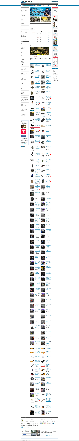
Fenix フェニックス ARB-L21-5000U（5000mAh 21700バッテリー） (48, 369)
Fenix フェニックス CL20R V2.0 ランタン (37, 394)
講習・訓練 (22, 35)
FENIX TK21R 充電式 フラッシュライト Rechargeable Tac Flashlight (48, 198)
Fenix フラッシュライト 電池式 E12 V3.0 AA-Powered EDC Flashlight (48, 219)
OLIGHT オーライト (23, 39)
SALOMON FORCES (23, 79)
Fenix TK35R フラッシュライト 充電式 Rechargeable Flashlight (48, 230)
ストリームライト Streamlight (24, 105)
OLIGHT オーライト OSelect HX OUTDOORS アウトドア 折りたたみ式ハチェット (37, 406)
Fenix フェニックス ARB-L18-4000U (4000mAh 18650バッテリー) (37, 361)
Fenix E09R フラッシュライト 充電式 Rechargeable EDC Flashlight (48, 262)
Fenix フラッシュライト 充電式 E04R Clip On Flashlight (48, 224)
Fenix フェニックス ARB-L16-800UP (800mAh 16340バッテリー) (37, 369)
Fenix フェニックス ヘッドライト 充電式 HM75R (48, 299)
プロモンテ (22, 110)
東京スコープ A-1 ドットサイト (48, 91)
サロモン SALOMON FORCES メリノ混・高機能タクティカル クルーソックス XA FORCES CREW (37, 154)
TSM (21, 31)
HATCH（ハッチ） (23, 48)
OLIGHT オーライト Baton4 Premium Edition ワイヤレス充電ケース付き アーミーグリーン (48, 160)
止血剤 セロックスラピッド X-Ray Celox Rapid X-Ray (37, 113)
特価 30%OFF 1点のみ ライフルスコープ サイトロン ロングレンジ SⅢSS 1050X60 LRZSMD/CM (37, 120)
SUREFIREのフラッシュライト (55, 73)
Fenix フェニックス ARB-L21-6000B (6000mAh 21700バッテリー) (37, 348)
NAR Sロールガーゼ (55, 39)
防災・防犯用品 (23, 28)
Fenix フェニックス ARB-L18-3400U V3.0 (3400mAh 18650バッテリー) (48, 348)
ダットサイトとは (55, 78)
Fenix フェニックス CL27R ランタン (37, 383)
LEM (21, 52)
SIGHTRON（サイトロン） (24, 59)
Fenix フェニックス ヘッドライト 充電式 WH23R (37, 331)
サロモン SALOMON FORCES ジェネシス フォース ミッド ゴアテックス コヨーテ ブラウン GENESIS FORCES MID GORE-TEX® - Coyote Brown (37, 187)
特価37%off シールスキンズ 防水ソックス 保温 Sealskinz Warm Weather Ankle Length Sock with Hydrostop (37, 175)
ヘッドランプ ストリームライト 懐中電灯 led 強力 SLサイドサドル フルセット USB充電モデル (37, 160)
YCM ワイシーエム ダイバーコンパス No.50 (48, 141)
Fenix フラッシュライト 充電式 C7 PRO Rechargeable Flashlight (48, 209)
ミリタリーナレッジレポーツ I (55, 65)
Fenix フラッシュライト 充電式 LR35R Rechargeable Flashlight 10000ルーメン (37, 225)
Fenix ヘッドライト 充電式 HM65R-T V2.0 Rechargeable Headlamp (37, 289)
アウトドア (22, 27)
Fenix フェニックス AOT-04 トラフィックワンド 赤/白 (37, 356)
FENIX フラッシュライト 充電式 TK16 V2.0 (48, 214)
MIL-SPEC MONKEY (23, 69)
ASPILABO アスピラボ (23, 100)
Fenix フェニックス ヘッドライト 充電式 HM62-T (37, 321)
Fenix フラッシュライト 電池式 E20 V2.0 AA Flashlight (48, 235)
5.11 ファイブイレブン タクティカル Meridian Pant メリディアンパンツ (37, 102)
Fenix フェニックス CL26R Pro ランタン (37, 388)
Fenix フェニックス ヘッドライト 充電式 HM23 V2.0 (37, 305)
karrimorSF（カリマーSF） (24, 51)
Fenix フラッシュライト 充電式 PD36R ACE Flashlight (48, 251)
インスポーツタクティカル (24, 109)
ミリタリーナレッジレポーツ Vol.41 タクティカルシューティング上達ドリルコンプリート (48, 153)
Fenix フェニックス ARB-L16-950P (48, 373)
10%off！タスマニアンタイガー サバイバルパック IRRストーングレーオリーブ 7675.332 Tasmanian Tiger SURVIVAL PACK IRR (37, 148)
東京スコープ (22, 93)
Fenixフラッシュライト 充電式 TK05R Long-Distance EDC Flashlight (37, 235)
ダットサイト (22, 14)
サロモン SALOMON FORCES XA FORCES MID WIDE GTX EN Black (48, 76)
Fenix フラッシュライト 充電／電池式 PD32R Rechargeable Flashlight (48, 273)
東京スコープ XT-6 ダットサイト (38, 97)
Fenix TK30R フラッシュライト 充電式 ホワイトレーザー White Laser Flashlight (37, 203)
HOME (21, 440)
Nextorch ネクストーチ (23, 114)
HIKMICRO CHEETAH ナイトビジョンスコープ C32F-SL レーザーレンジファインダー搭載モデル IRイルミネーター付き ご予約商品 (46, 114)
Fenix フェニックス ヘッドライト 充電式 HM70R (37, 315)
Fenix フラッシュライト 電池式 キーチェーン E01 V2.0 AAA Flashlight (48, 241)
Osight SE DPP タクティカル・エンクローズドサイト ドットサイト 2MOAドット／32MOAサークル (48, 406)
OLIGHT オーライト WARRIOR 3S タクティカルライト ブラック (37, 108)
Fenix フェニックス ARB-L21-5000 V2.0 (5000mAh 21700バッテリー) (37, 352)
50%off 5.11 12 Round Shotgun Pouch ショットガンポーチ (37, 92)
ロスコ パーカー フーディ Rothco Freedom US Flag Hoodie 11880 (48, 411)
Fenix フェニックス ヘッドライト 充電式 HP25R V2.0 (48, 331)
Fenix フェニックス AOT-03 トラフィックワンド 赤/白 (48, 365)
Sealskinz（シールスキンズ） (24, 73)
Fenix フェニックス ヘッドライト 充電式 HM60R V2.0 (48, 315)
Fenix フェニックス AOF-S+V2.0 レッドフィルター (37, 374)
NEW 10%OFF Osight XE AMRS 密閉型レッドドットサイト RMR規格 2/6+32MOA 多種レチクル (48, 343)
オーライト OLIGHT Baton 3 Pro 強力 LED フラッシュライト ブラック (37, 165)
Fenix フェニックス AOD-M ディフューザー (48, 356)
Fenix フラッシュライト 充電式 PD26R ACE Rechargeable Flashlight (37, 209)
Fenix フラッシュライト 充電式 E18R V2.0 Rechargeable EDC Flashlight (37, 241)
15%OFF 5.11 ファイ (55, 27)
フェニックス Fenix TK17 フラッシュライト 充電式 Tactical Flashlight (48, 203)
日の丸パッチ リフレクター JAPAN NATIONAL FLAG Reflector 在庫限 (48, 175)
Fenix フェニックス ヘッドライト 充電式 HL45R (48, 337)
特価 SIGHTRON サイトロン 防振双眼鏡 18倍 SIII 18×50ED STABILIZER (48, 119)
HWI (21, 88)
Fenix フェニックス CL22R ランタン (48, 388)
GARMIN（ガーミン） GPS (24, 47)
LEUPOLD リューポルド (24, 10)
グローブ (22, 19)
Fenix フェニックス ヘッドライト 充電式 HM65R (37, 337)
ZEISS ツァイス (23, 92)
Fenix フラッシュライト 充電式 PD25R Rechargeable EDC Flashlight (37, 219)
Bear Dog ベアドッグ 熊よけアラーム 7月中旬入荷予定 (37, 273)
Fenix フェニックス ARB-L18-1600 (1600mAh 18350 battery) (48, 352)
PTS (21, 84)
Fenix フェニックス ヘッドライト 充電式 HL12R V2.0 (48, 326)
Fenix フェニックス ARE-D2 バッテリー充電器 (48, 361)
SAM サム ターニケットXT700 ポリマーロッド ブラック (37, 141)
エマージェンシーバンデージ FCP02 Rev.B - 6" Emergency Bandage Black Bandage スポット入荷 (48, 103)
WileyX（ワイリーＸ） (23, 68)
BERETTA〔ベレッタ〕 (23, 43)
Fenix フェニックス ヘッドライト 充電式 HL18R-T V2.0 (48, 294)
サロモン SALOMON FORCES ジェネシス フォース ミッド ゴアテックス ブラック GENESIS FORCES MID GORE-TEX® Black (48, 187)
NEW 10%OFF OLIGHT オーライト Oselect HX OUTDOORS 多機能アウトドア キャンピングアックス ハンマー (48, 400)
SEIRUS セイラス (23, 115)
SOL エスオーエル (23, 74)
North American (54, 21)
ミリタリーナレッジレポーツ (24, 99)
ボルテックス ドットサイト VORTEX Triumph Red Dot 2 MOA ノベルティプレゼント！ (48, 136)
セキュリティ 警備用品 (24, 32)
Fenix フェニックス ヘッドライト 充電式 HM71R (48, 321)
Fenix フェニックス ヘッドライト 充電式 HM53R (48, 289)
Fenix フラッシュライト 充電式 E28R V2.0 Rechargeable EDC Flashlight (37, 262)
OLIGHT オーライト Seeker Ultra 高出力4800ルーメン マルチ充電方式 (48, 283)
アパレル (22, 11)
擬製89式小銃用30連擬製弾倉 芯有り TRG (48, 65)
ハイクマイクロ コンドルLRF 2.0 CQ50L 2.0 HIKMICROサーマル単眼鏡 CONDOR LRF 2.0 (37, 136)
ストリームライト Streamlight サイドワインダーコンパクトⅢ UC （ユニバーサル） (48, 147)
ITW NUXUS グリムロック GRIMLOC (37, 65)
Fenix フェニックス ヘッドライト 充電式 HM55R (37, 294)
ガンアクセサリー (23, 15)
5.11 (21, 42)
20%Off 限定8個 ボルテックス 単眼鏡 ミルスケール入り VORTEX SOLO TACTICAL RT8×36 (48, 82)
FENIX (22, 118)
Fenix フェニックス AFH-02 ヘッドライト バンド (37, 378)
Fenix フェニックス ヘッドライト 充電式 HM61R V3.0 (48, 310)
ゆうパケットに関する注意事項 (55, 79)
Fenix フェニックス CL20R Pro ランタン (48, 383)
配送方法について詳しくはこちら (25, 427)
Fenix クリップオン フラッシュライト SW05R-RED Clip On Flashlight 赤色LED (37, 267)
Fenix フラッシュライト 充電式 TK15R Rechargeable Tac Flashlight (37, 251)
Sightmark (22, 78)
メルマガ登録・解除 (55, 80)
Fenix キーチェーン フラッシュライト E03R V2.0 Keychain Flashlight (37, 230)
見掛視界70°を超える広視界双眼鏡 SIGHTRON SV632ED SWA (48, 394)
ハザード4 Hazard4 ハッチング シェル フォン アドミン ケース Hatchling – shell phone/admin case (37, 82)
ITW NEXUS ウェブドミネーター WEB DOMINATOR (48, 71)
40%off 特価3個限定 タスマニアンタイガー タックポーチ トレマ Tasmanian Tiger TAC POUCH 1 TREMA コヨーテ (37, 181)
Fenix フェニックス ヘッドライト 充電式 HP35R (48, 305)
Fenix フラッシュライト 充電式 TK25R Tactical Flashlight (37, 214)
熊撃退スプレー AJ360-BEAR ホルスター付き (37, 192)
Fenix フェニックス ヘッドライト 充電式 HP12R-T (37, 299)
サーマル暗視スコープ (23, 23)
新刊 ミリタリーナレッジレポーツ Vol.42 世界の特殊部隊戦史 (37, 399)
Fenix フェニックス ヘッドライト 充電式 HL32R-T (37, 342)
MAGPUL (22, 83)
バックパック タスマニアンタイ (55, 45)
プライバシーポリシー (31, 440)
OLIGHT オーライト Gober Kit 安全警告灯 (48, 108)
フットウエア (22, 18)
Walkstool (22, 87)
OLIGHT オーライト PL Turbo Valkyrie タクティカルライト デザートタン (48, 165)
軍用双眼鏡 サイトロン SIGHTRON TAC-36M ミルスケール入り (37, 87)
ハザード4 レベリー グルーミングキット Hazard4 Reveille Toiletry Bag (37, 326)
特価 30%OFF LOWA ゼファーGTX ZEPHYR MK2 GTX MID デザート (48, 125)
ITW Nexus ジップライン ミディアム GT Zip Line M (37, 71)
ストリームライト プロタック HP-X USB (48, 169)
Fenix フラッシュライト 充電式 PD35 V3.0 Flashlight (48, 246)
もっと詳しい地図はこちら (49, 435)
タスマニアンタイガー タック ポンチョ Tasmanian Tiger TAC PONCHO (37, 76)
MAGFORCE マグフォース (24, 36)
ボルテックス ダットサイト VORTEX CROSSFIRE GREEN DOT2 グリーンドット (37, 125)
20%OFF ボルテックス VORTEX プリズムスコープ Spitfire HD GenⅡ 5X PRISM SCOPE (48, 87)
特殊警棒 (22, 104)
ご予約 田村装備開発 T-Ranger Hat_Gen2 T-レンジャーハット (48, 97)
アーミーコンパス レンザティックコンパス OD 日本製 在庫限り (48, 180)
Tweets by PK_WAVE (23, 143)
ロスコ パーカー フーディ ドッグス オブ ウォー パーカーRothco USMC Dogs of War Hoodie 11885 (37, 412)
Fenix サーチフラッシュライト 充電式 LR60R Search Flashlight (37, 278)
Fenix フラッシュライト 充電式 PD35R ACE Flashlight (37, 246)
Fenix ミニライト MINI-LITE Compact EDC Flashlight (37, 257)
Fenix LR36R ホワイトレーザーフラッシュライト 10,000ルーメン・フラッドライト (48, 278)
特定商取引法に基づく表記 (25, 440)
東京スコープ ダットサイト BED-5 (37, 130)
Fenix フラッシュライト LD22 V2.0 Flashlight (48, 257)
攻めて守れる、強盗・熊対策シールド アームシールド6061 (48, 267)
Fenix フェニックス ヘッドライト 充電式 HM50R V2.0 (37, 310)
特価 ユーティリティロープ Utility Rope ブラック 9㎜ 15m (38, 170)
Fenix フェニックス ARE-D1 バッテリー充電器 (37, 365)
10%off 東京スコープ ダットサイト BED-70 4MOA (48, 131)
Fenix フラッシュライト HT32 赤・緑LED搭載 (37, 283)
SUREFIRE (22, 62)
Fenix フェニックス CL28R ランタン (48, 377)
